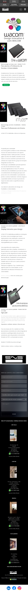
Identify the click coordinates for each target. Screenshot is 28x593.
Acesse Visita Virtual (14, 456)
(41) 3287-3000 (15, 488)
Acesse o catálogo (5, 275)
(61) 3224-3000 (15, 524)
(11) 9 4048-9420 (15, 453)
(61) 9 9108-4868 (15, 526)
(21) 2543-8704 (15, 560)
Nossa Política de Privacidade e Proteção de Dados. (14, 578)
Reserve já (6, 85)
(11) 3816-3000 (15, 451)
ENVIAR (14, 414)
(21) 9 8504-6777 (15, 562)
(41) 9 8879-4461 (15, 490)
